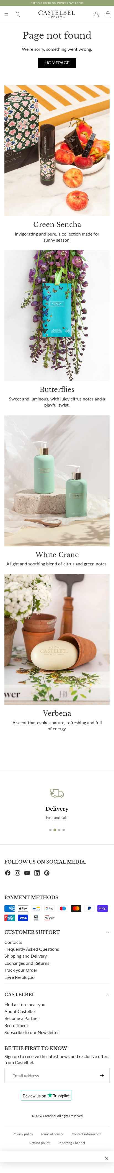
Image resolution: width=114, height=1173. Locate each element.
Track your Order (20, 969)
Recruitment (16, 1025)
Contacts (13, 942)
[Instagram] (17, 873)
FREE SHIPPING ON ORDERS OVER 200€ (57, 3)
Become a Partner (21, 1018)
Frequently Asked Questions (31, 949)
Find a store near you (24, 1004)
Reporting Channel (71, 1143)
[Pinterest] (46, 873)
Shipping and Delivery (25, 955)
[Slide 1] (50, 830)
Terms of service (52, 1134)
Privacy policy (23, 1134)
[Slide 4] (64, 830)
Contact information (86, 1134)
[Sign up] (102, 1075)
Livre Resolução (19, 977)
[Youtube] (27, 873)
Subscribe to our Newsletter (31, 1032)
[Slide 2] (54, 830)
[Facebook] (7, 873)
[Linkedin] (37, 873)
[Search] (17, 14)
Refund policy (39, 1143)
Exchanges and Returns (26, 963)
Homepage (57, 62)
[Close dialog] (106, 1158)
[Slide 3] (59, 830)
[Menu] (6, 14)
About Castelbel (20, 1011)
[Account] (96, 14)
